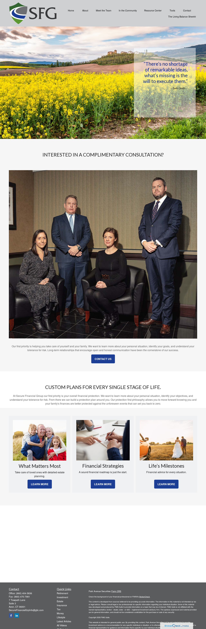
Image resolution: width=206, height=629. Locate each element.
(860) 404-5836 (24, 593)
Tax (59, 609)
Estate (60, 601)
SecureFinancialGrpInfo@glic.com (26, 610)
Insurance (62, 605)
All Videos (62, 625)
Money (60, 613)
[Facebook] (11, 615)
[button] (71, 10)
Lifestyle (61, 617)
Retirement (62, 593)
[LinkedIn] (16, 615)
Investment (62, 597)
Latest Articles (64, 621)
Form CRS (116, 591)
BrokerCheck (144, 596)
